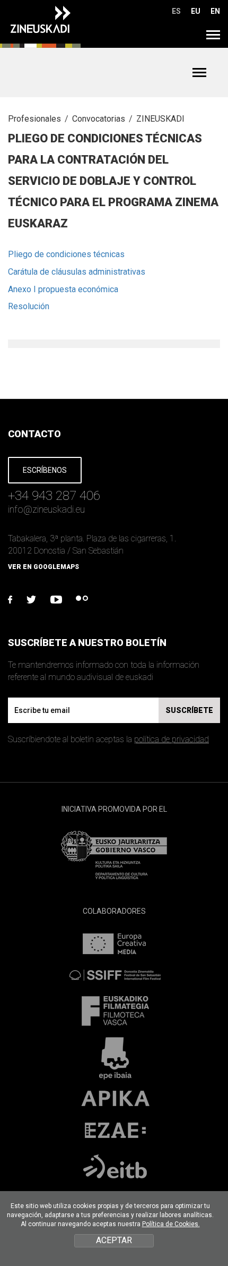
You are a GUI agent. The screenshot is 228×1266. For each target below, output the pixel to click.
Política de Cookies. (171, 1224)
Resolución (28, 306)
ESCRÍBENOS (45, 470)
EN (215, 11)
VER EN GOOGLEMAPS (43, 567)
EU (195, 11)
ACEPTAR (114, 1240)
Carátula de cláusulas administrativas (76, 272)
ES (176, 11)
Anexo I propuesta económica (63, 289)
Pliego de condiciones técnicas (66, 254)
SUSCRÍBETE (189, 710)
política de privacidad (171, 739)
